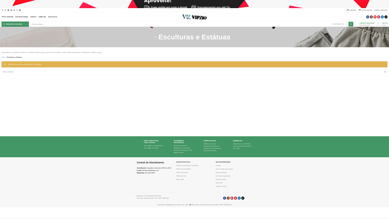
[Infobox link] (365, 24)
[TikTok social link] (385, 16)
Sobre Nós (219, 183)
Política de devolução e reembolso (187, 165)
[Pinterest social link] (11, 10)
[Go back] (156, 37)
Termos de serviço (182, 172)
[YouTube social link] (375, 16)
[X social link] (5, 10)
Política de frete (181, 176)
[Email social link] (8, 10)
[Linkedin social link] (14, 10)
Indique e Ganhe (221, 186)
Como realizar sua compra (224, 169)
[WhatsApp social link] (17, 10)
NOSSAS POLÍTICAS (183, 162)
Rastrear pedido (221, 179)
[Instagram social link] (371, 16)
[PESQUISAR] (351, 24)
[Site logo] (195, 17)
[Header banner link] (194, 4)
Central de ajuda (221, 172)
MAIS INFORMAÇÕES (223, 162)
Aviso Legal (180, 179)
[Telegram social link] (19, 10)
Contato (218, 165)
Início (3, 57)
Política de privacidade (183, 169)
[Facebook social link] (3, 10)
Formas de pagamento (223, 176)
